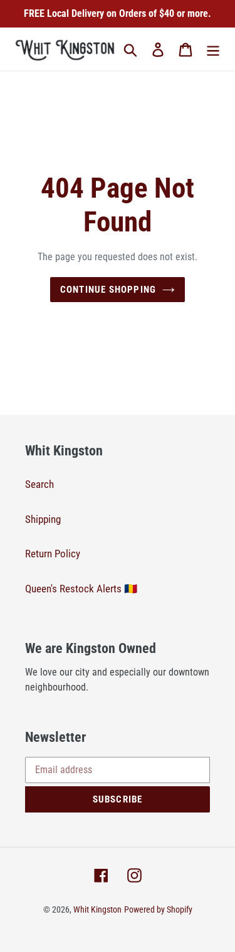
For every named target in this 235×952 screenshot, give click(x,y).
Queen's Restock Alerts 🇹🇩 (81, 588)
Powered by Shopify (158, 909)
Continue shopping (108, 289)
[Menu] (213, 49)
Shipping (43, 519)
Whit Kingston (97, 909)
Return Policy (52, 553)
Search (39, 484)
